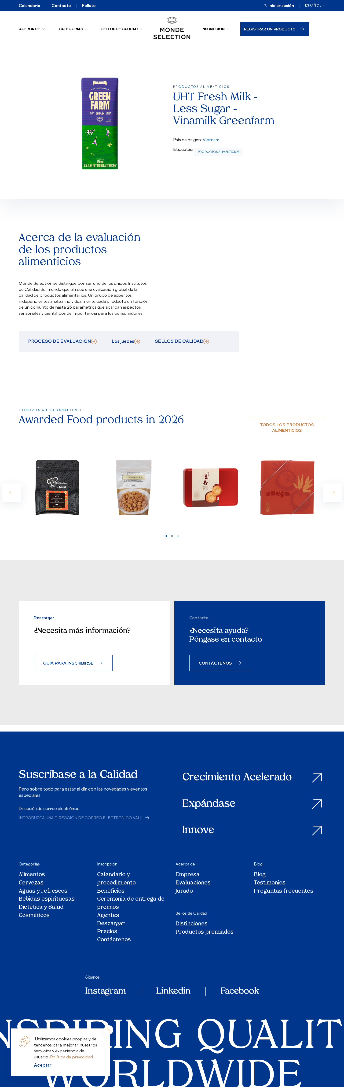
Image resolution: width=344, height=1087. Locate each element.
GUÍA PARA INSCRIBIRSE (68, 663)
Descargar (111, 924)
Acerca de (29, 29)
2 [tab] (172, 536)
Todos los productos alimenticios (287, 427)
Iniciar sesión (281, 5)
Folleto (89, 5)
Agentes (108, 916)
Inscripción (213, 29)
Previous (11, 493)
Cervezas (31, 883)
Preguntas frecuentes (283, 891)
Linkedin (173, 991)
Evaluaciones (193, 883)
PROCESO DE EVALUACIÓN (59, 341)
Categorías (71, 29)
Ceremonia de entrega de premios (131, 903)
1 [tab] (166, 536)
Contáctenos (114, 940)
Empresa (188, 875)
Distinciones (192, 924)
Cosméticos (34, 916)
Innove (198, 830)
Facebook (240, 991)
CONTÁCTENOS (215, 663)
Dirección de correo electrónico (49, 808)
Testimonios (269, 883)
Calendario (29, 5)
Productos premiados (205, 932)
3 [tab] (178, 536)
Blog (258, 864)
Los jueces (123, 341)
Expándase (209, 804)
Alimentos (32, 875)
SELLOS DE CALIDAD (179, 341)
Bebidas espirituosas (47, 899)
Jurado (184, 891)
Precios (107, 932)
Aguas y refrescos (43, 891)
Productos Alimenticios (218, 152)
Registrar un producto (270, 28)
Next (332, 493)
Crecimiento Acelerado (237, 777)
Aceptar (43, 1065)
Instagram (105, 991)
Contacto (61, 5)
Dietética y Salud (41, 908)
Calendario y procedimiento (116, 879)
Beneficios (110, 891)
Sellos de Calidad (119, 29)
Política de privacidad (71, 1056)
